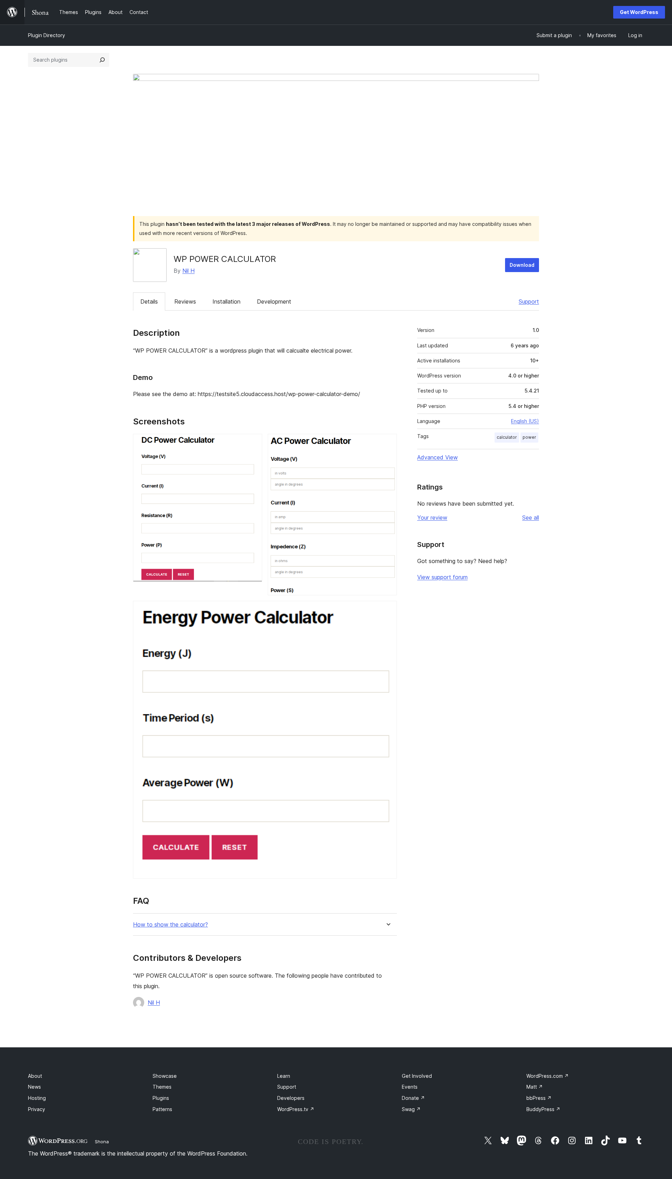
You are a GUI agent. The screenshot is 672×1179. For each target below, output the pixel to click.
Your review (432, 517)
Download (522, 265)
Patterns (162, 1109)
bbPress (539, 1098)
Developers (290, 1098)
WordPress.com (547, 1076)
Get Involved (417, 1076)
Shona (102, 1141)
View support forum (442, 577)
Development (274, 301)
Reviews (185, 301)
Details (149, 301)
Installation (226, 301)
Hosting (37, 1098)
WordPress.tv (295, 1109)
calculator (507, 437)
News (34, 1087)
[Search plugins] (102, 60)
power (529, 437)
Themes (162, 1087)
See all (530, 517)
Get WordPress (639, 12)
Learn (283, 1076)
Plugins (161, 1098)
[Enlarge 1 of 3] (252, 443)
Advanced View (437, 457)
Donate (413, 1098)
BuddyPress (543, 1109)
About (35, 1076)
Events (410, 1087)
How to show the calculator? (170, 924)
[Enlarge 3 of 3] (387, 610)
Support (529, 301)
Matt (534, 1087)
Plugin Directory (46, 35)
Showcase (165, 1076)
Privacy (36, 1109)
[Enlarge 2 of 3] (387, 443)
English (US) (525, 421)
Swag (411, 1109)
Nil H (188, 270)
